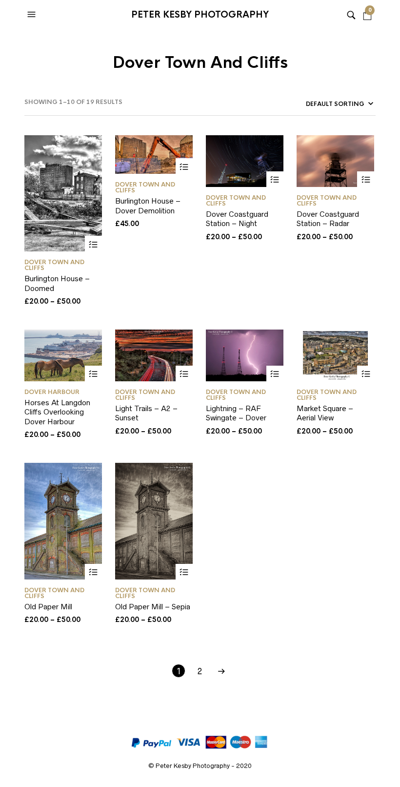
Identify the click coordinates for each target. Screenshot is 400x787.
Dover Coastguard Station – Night (237, 219)
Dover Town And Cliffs (54, 265)
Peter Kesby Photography (200, 14)
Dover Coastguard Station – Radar (328, 219)
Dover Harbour (52, 392)
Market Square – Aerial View (325, 413)
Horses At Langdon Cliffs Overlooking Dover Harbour (57, 412)
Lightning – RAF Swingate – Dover (236, 413)
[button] (33, 14)
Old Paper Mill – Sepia (152, 606)
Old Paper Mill (48, 606)
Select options (93, 244)
